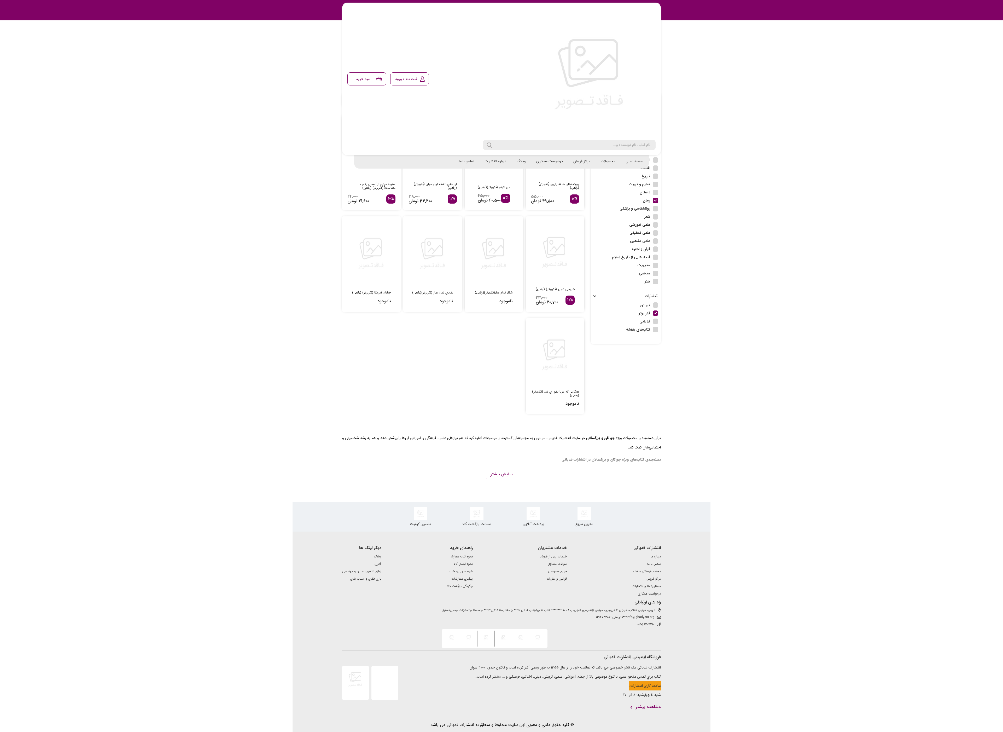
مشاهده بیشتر (648, 707)
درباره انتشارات (495, 161)
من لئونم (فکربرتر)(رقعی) (494, 187)
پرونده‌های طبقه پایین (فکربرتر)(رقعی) (559, 186)
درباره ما (656, 556)
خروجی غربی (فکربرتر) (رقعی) (555, 289)
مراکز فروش (581, 161)
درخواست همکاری (549, 161)
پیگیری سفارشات (462, 579)
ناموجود (506, 301)
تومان (536, 201)
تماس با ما (466, 161)
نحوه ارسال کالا (463, 564)
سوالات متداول (557, 564)
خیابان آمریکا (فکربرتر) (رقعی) (371, 293)
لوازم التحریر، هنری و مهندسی (361, 571)
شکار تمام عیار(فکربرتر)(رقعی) (494, 293)
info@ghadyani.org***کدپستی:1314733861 (625, 617)
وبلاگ (521, 161)
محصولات (608, 161)
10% (575, 199)
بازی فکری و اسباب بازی (365, 579)
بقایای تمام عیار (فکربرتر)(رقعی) (432, 293)
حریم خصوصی (557, 571)
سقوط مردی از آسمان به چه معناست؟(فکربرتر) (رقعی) (377, 186)
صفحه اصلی (635, 161)
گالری (378, 564)
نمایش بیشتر (502, 474)
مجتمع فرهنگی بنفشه (647, 571)
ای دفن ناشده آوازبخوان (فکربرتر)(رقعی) (435, 186)
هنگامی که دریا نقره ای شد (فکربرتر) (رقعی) (555, 393)
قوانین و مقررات (556, 579)
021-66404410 (645, 624)
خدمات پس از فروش (553, 556)
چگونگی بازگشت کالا (460, 586)
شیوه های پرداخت (461, 571)
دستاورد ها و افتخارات (646, 586)
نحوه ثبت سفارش (461, 556)
